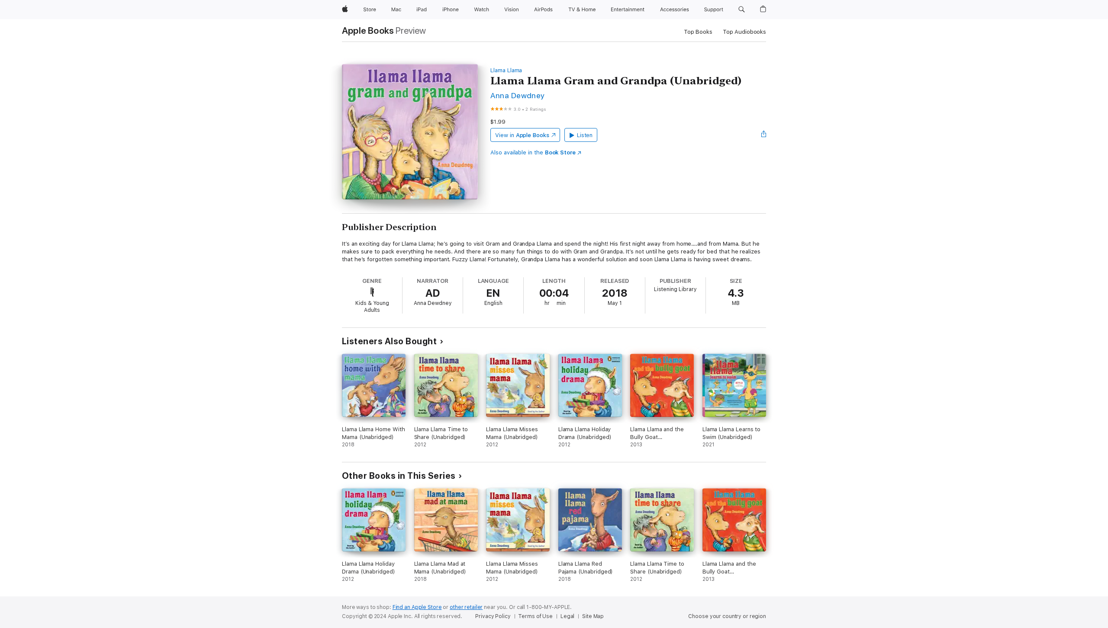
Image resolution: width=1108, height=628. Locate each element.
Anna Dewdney (517, 95)
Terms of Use (535, 616)
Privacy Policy (492, 616)
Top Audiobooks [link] (744, 32)
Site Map (593, 616)
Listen (585, 135)
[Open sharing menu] (764, 135)
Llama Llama (506, 70)
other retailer (466, 607)
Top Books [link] (698, 32)
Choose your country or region (727, 616)
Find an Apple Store (417, 607)
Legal (567, 616)
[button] (741, 9)
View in (522, 135)
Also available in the (533, 152)
